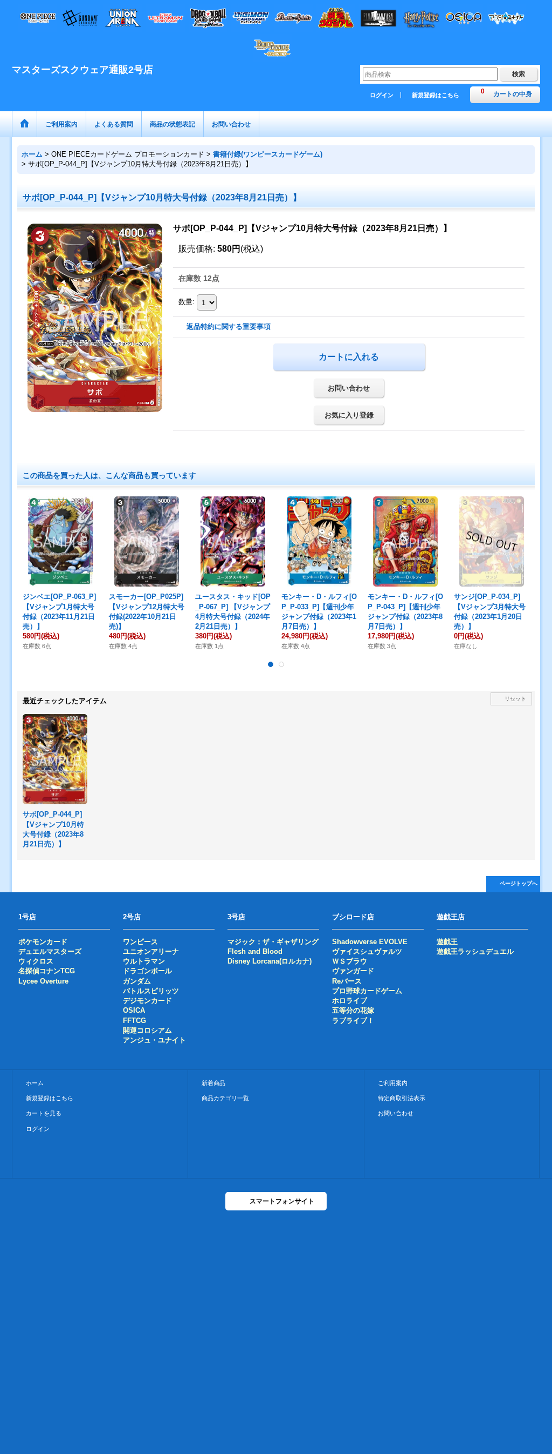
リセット (515, 699)
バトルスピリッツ (151, 991)
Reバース (347, 981)
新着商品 (213, 1083)
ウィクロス (35, 961)
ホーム (35, 1083)
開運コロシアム (147, 1030)
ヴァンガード (353, 971)
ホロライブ (349, 1001)
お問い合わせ (349, 388)
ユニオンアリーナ (151, 951)
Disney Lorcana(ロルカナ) (269, 961)
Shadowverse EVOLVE (370, 942)
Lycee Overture (43, 981)
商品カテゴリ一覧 (225, 1098)
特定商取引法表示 (401, 1098)
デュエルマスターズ (49, 951)
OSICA (134, 1010)
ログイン (382, 95)
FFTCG (134, 1021)
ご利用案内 (393, 1083)
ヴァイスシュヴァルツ (367, 951)
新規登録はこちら (435, 95)
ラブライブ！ (353, 1021)
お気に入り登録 (349, 415)
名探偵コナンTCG (46, 971)
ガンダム (137, 981)
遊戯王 (447, 942)
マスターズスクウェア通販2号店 (82, 69)
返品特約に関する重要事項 (229, 326)
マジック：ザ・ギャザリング (273, 942)
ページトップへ (518, 883)
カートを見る (43, 1113)
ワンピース (140, 942)
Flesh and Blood (254, 951)
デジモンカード (147, 1001)
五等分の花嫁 (353, 1010)
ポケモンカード (42, 942)
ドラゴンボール (147, 971)
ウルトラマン (144, 961)
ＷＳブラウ (349, 961)
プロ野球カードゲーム (367, 991)
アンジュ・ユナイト (154, 1040)
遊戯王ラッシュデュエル (475, 951)
